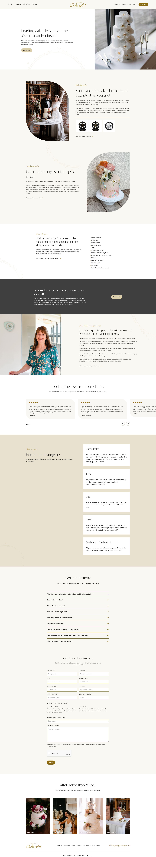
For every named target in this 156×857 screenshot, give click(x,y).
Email (48, 678)
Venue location (52, 694)
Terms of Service (81, 855)
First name (50, 670)
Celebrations (26, 4)
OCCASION (82, 686)
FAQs (134, 4)
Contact (98, 845)
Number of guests (85, 694)
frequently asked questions (104, 361)
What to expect (126, 4)
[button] (123, 424)
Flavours (34, 4)
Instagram (86, 790)
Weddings (18, 4)
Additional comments (53, 725)
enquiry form (66, 300)
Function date (52, 686)
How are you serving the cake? (57, 703)
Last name (82, 670)
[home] (78, 4)
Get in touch (143, 4)
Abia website (102, 391)
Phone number (84, 678)
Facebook (79, 790)
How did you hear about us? (56, 717)
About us (117, 4)
